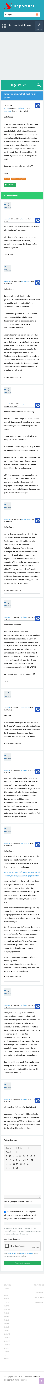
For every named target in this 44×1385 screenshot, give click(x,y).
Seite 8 (6, 1323)
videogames (21, 179)
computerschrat (26, 281)
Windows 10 (23, 108)
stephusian (7, 111)
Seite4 (7, 1309)
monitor (7, 179)
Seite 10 (7, 1330)
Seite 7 (6, 1320)
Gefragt (6, 108)
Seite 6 (6, 1316)
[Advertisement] (22, 55)
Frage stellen (18, 85)
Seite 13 (7, 1341)
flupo (22, 219)
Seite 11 (7, 1334)
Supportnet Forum (20, 25)
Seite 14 (7, 1345)
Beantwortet (7, 219)
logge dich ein (11, 1253)
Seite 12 (7, 1338)
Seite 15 (7, 1348)
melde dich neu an (26, 1253)
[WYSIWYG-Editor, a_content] (22, 1183)
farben (14, 179)
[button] (11, 1148)
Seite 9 (6, 1327)
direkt (6, 1359)
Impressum (38, 1292)
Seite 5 (6, 1313)
